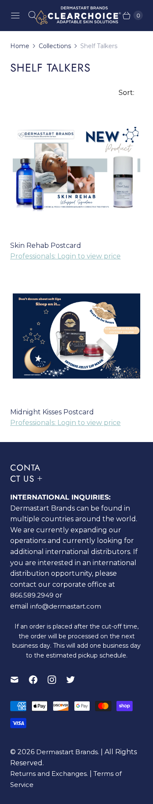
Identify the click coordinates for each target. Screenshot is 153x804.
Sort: (123, 93)
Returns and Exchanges (48, 774)
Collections (55, 46)
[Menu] (15, 15)
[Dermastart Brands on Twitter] (75, 679)
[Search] (32, 15)
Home (19, 46)
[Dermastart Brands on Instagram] (57, 679)
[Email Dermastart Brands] (19, 679)
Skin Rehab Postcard (45, 245)
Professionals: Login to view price (65, 256)
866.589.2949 (32, 595)
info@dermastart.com (65, 606)
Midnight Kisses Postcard (52, 412)
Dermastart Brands (67, 752)
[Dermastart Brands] (76, 15)
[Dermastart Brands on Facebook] (38, 679)
